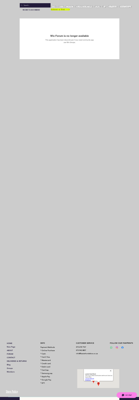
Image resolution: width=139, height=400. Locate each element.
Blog (8, 365)
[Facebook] (122, 347)
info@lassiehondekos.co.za (87, 353)
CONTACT (11, 358)
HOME (9, 343)
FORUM (10, 354)
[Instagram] (116, 347)
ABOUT (10, 350)
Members (11, 372)
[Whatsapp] (111, 347)
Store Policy (12, 391)
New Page (11, 347)
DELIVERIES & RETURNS (16, 361)
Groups (10, 368)
